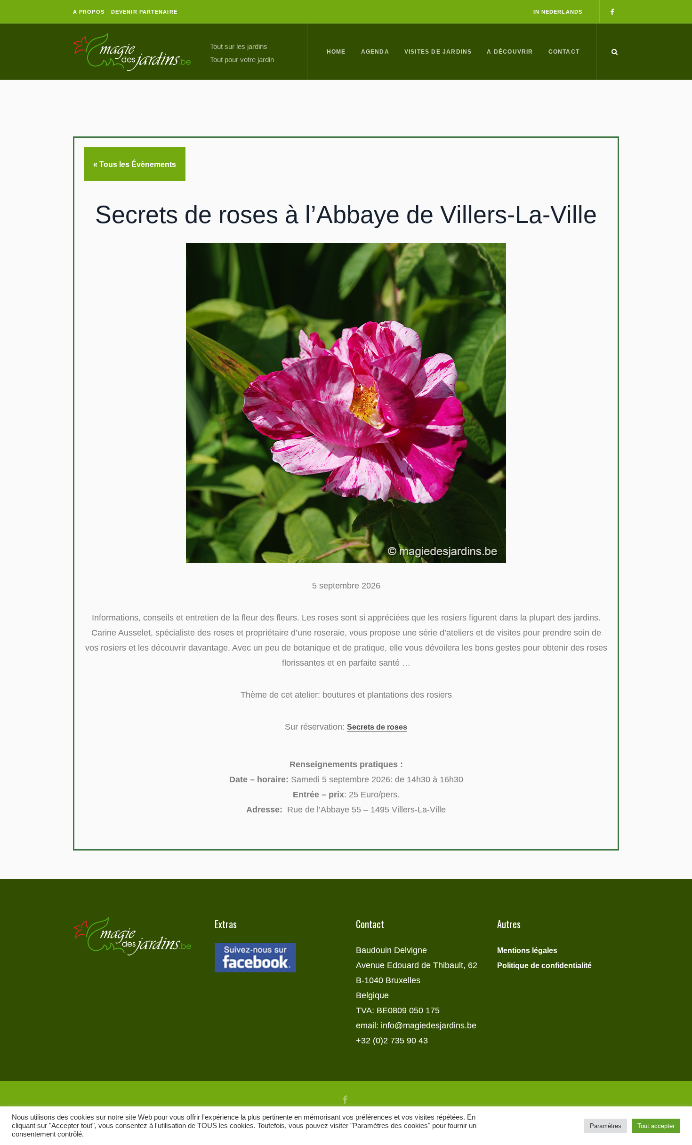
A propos (89, 12)
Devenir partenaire (144, 12)
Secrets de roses (377, 727)
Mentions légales (527, 950)
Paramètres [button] (605, 1125)
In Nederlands (557, 12)
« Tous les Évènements (134, 164)
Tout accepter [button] (656, 1125)
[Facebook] (612, 12)
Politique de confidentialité (544, 966)
